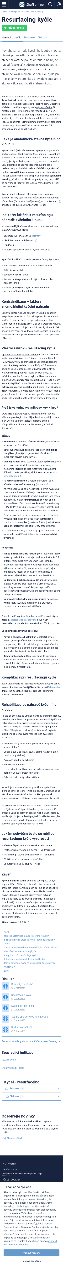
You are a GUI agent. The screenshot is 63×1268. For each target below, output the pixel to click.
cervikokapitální (12, 476)
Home (4, 11)
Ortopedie (15, 11)
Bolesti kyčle (9, 1059)
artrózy (37, 236)
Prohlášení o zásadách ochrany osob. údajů (22, 1173)
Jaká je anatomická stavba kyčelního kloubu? (26, 936)
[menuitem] (12, 38)
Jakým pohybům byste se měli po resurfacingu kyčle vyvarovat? (29, 965)
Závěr (6, 970)
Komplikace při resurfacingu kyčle (20, 955)
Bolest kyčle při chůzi (23, 984)
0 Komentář (19, 988)
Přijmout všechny (31, 1253)
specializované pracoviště (23, 620)
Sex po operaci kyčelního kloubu (29, 1016)
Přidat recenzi (15, 27)
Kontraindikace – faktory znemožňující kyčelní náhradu (31, 947)
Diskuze (42, 37)
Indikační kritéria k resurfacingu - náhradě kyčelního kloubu (29, 941)
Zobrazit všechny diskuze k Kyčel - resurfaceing (30, 1041)
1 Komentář (19, 998)
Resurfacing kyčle (21, 995)
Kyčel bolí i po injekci (23, 1005)
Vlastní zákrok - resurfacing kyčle (20, 951)
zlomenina (54, 687)
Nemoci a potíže (11, 37)
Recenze (29, 37)
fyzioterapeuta (45, 809)
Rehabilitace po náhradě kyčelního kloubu (24, 959)
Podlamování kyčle (22, 1027)
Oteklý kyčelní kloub (13, 1067)
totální (54, 472)
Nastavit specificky (31, 1261)
